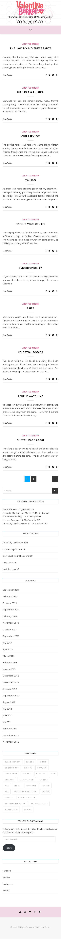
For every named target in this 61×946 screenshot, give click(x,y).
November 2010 (11, 741)
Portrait (31, 786)
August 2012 (9, 702)
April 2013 (8, 649)
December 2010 (11, 735)
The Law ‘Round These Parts (30, 48)
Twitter (6, 877)
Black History (13, 762)
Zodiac (27, 810)
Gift (53, 774)
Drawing (42, 768)
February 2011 (10, 728)
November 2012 (11, 682)
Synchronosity (30, 268)
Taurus (30, 180)
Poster (46, 786)
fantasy (40, 774)
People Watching (30, 396)
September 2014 (11, 609)
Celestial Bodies (30, 352)
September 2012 (11, 695)
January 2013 (9, 669)
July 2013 (7, 642)
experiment (11, 774)
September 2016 (11, 589)
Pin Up (17, 786)
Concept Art (12, 768)
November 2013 (11, 622)
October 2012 (10, 688)
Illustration (26, 780)
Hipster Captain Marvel (14, 549)
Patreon (7, 870)
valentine (8, 75)
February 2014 (10, 616)
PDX (7, 786)
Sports (9, 798)
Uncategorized (30, 44)
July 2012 (7, 708)
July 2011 (7, 722)
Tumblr (6, 890)
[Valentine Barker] (30, 8)
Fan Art (27, 774)
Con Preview (30, 136)
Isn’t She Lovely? (11, 569)
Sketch (46, 792)
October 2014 (10, 603)
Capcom (30, 762)
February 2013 (10, 662)
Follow (9, 847)
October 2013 (10, 629)
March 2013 (8, 655)
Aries (30, 308)
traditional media (15, 804)
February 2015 (10, 596)
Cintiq (43, 762)
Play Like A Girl (10, 562)
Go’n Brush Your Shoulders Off (17, 555)
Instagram (8, 883)
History (9, 780)
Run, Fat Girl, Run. (30, 92)
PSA (7, 792)
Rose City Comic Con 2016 (16, 542)
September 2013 (11, 636)
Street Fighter (26, 798)
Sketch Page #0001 (30, 440)
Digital (28, 768)
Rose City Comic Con (25, 792)
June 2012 (8, 715)
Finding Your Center (30, 224)
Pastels (43, 780)
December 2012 (11, 675)
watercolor (11, 810)
